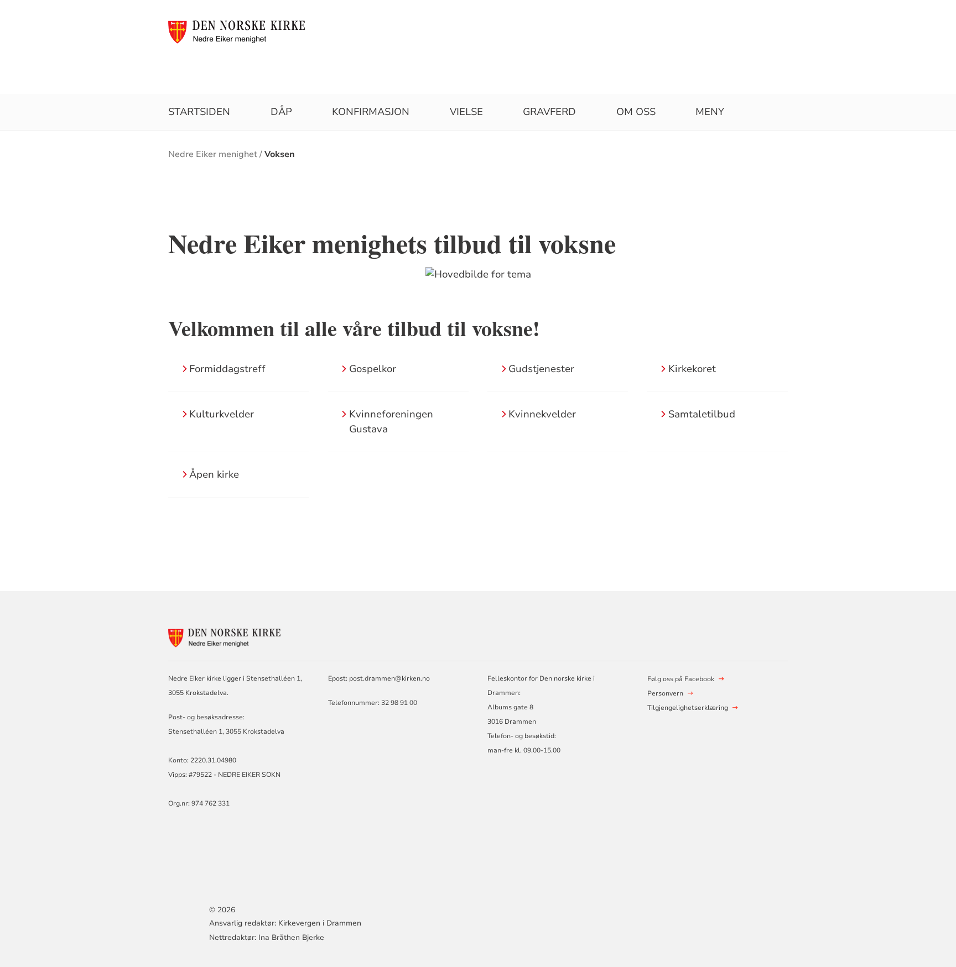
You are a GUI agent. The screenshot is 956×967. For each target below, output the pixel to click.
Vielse (466, 111)
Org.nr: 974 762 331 (199, 803)
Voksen (279, 154)
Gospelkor (372, 368)
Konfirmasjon (370, 111)
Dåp (281, 111)
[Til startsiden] (242, 31)
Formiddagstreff (227, 368)
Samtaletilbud (701, 414)
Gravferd (549, 111)
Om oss (636, 111)
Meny (709, 111)
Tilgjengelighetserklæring (687, 707)
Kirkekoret (692, 368)
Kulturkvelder (221, 414)
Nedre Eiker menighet (212, 154)
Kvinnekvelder (542, 414)
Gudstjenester (541, 368)
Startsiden (199, 111)
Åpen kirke (214, 474)
